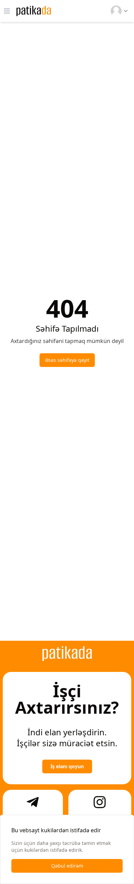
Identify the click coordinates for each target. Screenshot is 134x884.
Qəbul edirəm (67, 865)
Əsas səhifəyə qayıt (67, 360)
